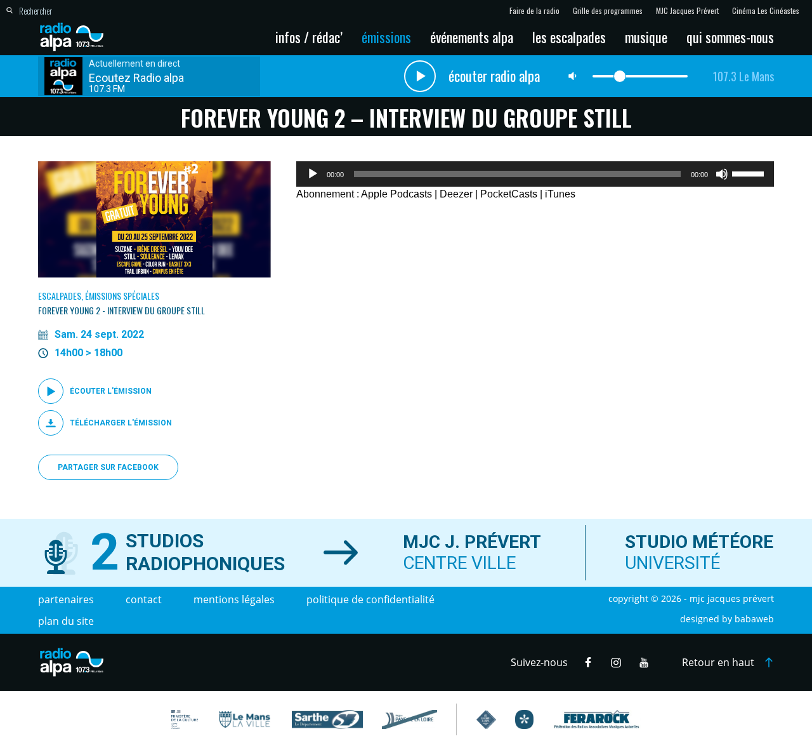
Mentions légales (234, 599)
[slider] (750, 172)
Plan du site (66, 621)
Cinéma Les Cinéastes (765, 11)
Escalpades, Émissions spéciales (98, 295)
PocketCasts (508, 194)
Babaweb (754, 619)
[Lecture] (312, 174)
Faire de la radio (534, 11)
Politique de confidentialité (370, 599)
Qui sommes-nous (730, 37)
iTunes (560, 194)
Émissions (386, 37)
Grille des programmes (608, 11)
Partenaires (66, 599)
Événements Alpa (471, 37)
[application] (535, 174)
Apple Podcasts (396, 194)
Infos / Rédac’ (309, 37)
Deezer (456, 194)
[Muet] (722, 174)
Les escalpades (569, 37)
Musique (646, 37)
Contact (144, 599)
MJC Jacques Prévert (687, 11)
